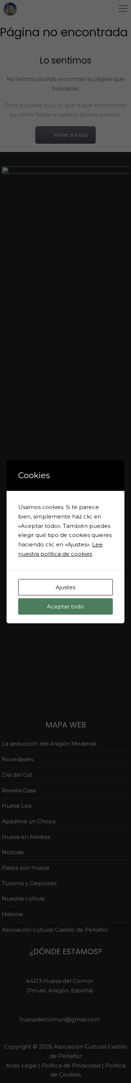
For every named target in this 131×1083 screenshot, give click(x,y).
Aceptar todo (65, 606)
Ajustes (65, 587)
